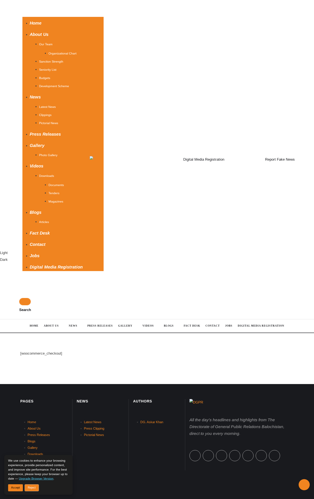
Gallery (33, 447)
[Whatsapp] (221, 455)
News (82, 401)
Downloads (35, 454)
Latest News (92, 422)
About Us (34, 428)
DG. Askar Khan (151, 422)
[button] (63, 8)
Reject (32, 487)
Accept (15, 487)
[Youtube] (274, 455)
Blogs (31, 441)
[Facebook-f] (195, 455)
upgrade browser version (36, 478)
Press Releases (39, 435)
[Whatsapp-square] (261, 455)
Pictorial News (94, 435)
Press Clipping (94, 428)
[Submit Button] (25, 301)
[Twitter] (208, 455)
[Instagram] (234, 455)
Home (32, 422)
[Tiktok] (248, 455)
